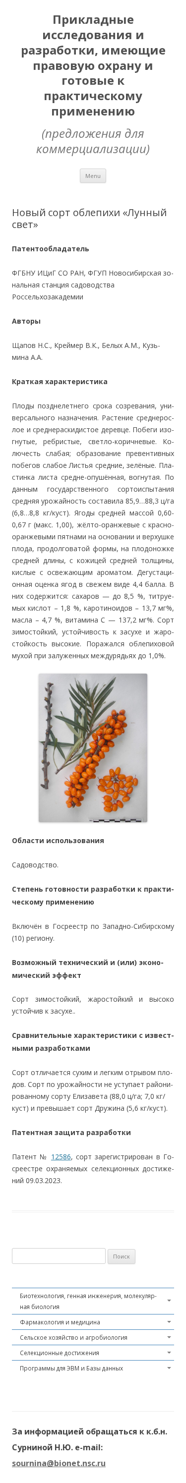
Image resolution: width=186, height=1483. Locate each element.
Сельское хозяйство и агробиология (73, 1337)
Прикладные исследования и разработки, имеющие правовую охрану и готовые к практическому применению (93, 65)
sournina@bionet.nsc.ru (59, 1463)
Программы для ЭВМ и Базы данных (71, 1368)
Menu (93, 175)
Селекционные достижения (59, 1353)
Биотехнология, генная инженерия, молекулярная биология (88, 1301)
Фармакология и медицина (60, 1322)
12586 (61, 1156)
